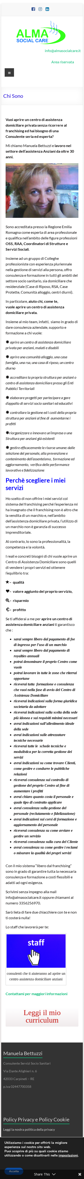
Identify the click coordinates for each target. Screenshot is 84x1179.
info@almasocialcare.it (63, 50)
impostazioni (68, 1155)
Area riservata (62, 62)
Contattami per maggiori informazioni (36, 993)
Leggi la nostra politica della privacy (29, 1129)
